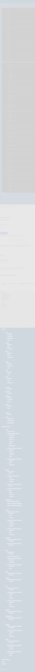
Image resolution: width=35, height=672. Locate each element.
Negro (7, 351)
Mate (8, 340)
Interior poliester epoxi (13, 433)
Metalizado (10, 338)
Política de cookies (5, 297)
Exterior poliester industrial (14, 448)
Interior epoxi (10, 431)
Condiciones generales (6, 298)
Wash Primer (10, 420)
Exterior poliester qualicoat (14, 459)
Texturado (10, 336)
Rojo (6, 376)
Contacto (4, 663)
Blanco (7, 343)
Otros (6, 417)
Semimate (11, 437)
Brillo (10, 490)
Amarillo (7, 387)
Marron (7, 396)
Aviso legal (4, 292)
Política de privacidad (5, 294)
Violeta (7, 412)
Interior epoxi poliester (13, 556)
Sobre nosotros (4, 304)
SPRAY (3, 329)
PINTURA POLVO (6, 426)
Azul (6, 370)
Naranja (7, 391)
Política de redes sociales (6, 295)
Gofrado (11, 441)
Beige (6, 404)
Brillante (9, 334)
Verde (7, 362)
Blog (3, 661)
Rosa (6, 571)
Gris (6, 332)
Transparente (10, 423)
